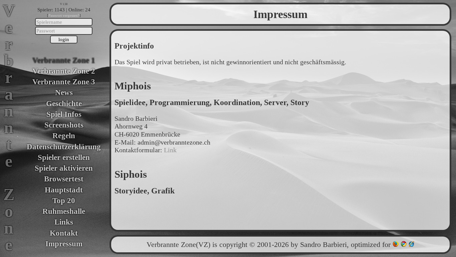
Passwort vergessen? (63, 15)
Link (170, 150)
